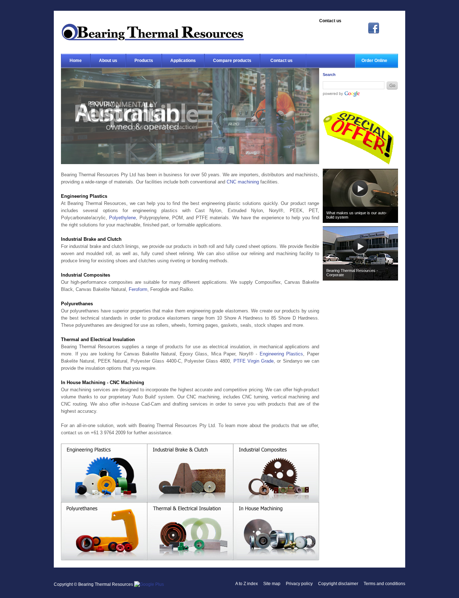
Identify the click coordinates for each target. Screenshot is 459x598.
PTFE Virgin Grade (253, 361)
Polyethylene (122, 217)
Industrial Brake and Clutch (190, 473)
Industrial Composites (276, 473)
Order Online (374, 60)
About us (108, 60)
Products (143, 60)
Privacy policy (299, 583)
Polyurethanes (104, 532)
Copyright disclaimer (338, 583)
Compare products (232, 60)
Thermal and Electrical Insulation (190, 532)
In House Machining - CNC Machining (276, 532)
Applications (183, 60)
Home (76, 60)
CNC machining (243, 182)
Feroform (138, 289)
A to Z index (246, 583)
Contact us (281, 60)
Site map (271, 583)
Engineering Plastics (281, 354)
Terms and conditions (384, 583)
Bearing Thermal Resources (152, 31)
